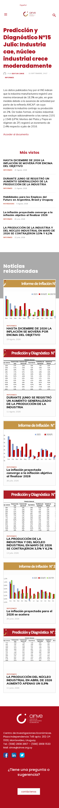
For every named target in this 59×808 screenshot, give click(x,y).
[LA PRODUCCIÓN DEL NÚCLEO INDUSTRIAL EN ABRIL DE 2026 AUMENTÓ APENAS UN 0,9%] (29, 649)
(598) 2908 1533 (40, 744)
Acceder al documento (16, 134)
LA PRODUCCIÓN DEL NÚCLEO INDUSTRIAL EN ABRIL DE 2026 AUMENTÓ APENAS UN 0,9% (29, 680)
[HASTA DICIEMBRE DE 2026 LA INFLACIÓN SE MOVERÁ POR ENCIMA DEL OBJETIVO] (29, 300)
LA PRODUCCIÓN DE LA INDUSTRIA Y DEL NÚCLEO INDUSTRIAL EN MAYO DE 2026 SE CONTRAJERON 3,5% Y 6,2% (29, 230)
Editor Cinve (18, 73)
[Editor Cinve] (5, 73)
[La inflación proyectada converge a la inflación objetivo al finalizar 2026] (29, 442)
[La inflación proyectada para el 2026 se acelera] (29, 583)
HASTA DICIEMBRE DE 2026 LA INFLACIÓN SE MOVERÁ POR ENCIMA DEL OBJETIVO (27, 163)
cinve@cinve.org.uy (20, 747)
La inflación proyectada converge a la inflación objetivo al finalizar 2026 (27, 214)
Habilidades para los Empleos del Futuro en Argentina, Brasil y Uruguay (28, 198)
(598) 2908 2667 (18, 744)
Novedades (8, 204)
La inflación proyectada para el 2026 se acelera (29, 612)
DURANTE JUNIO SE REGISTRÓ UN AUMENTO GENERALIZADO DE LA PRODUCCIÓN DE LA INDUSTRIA (26, 181)
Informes (9, 77)
